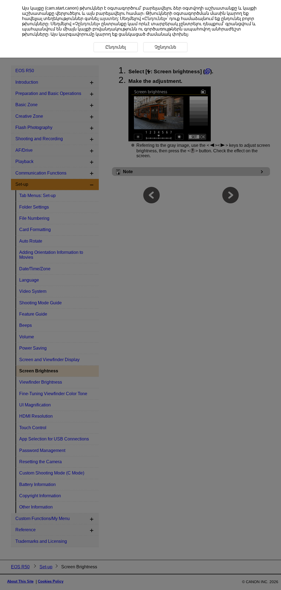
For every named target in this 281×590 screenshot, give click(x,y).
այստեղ (109, 18)
